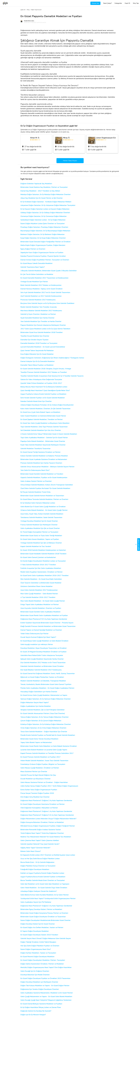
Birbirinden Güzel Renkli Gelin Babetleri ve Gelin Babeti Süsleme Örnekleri (48, 746)
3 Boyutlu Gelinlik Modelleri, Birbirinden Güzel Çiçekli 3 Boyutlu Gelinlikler (48, 271)
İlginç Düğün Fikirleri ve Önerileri (32, 249)
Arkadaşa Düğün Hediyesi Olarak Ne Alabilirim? (38, 891)
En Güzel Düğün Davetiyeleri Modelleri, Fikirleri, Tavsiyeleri (42, 960)
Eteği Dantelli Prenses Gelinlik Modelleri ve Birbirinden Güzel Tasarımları (48, 626)
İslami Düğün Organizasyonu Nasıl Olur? (35, 949)
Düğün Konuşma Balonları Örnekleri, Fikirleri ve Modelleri (42, 822)
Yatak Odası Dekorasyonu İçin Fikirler (34, 634)
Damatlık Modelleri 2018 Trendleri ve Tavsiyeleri (38, 343)
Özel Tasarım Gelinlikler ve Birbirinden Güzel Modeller (40, 583)
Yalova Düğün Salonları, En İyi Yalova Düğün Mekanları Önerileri (44, 717)
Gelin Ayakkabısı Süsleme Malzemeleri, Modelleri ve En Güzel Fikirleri (46, 993)
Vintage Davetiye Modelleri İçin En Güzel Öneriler (39, 521)
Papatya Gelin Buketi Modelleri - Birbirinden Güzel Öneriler (42, 441)
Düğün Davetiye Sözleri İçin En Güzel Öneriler (37, 924)
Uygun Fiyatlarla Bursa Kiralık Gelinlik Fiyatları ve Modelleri (42, 877)
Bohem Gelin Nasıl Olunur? (30, 851)
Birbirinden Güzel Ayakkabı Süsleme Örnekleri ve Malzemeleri (43, 459)
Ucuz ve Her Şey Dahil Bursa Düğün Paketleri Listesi (40, 859)
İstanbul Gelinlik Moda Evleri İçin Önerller (36, 401)
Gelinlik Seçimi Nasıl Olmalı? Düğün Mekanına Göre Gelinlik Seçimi (45, 938)
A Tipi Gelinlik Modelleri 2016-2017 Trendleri (37, 597)
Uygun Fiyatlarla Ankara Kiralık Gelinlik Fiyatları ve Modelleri (43, 394)
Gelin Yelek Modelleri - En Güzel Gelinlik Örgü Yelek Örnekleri (43, 888)
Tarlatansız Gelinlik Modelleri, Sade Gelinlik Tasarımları (41, 517)
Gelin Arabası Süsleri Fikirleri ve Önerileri (36, 481)
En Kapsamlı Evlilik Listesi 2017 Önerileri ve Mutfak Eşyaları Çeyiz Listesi (47, 855)
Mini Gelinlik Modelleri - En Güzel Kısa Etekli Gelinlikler (41, 579)
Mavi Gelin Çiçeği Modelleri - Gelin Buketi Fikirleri (39, 594)
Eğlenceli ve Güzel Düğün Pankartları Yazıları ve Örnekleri (42, 677)
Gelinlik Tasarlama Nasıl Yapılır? (32, 267)
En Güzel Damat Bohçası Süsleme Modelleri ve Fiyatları (41, 1004)
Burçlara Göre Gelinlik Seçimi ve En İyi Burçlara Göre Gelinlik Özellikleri (47, 303)
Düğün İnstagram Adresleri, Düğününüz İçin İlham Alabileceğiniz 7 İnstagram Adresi (52, 358)
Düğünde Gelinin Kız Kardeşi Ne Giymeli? (35, 1011)
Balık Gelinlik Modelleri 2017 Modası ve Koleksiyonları (40, 285)
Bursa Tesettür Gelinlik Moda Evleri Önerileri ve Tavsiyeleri (42, 880)
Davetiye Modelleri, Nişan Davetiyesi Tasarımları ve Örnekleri (43, 648)
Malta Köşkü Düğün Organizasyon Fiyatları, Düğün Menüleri (42, 245)
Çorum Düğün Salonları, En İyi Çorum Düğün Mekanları (40, 721)
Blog (28, 9)
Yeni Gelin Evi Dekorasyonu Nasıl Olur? (35, 470)
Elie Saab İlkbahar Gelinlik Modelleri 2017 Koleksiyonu (41, 670)
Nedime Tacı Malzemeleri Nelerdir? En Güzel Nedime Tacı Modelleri (45, 837)
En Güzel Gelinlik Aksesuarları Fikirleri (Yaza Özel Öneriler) (42, 713)
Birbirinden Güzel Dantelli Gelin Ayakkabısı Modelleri (40, 612)
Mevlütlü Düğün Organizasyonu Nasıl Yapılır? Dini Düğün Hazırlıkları (46, 967)
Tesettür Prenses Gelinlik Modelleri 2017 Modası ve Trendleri (43, 372)
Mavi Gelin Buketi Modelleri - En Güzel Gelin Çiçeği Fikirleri (42, 601)
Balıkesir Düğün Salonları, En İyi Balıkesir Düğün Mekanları (42, 234)
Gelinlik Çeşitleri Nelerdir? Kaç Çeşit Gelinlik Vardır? (39, 844)
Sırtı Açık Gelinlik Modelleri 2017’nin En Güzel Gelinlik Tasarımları (45, 292)
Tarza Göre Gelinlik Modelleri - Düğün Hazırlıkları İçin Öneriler (43, 732)
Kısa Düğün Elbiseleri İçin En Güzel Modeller (37, 354)
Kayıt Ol (127, 3)
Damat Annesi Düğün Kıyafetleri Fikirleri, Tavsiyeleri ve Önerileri (44, 260)
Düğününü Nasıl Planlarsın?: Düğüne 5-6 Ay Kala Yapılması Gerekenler (47, 815)
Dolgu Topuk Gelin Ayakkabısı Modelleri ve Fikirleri (39, 604)
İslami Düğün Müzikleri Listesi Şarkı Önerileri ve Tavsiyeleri (42, 224)
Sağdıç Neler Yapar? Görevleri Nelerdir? (35, 848)
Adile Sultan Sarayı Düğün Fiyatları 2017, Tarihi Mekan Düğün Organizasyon (49, 786)
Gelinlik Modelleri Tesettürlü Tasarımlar (35, 449)
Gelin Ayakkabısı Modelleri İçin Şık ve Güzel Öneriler (40, 528)
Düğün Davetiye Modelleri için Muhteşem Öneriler (39, 982)
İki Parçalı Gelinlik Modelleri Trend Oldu (35, 492)
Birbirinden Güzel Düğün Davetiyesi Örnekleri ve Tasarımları (43, 917)
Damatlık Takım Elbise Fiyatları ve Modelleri (36, 365)
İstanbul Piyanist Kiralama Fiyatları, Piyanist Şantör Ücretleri (43, 256)
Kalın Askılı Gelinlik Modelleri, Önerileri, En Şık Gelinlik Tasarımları (45, 409)
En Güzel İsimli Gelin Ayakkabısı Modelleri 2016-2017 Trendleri (44, 576)
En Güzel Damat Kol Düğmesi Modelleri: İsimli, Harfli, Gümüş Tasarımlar (47, 674)
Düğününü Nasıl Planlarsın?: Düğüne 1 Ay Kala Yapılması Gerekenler (46, 811)
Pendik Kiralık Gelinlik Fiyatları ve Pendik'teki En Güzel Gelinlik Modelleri (47, 735)
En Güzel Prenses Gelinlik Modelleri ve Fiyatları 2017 (40, 757)
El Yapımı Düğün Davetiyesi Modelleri (34, 931)
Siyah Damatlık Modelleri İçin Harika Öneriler (37, 318)
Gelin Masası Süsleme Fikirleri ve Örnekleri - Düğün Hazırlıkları (44, 782)
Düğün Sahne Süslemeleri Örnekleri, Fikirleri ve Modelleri (42, 964)
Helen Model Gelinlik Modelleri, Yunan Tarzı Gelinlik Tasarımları (44, 761)
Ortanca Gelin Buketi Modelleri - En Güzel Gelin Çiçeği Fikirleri (44, 510)
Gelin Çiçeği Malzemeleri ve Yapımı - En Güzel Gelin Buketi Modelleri (46, 997)
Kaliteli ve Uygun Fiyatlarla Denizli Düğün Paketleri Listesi (42, 873)
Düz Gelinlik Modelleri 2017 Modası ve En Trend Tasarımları (43, 663)
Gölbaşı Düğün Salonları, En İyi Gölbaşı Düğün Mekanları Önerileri (45, 213)
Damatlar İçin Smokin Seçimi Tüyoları (34, 340)
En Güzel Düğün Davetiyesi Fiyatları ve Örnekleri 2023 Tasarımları (45, 978)
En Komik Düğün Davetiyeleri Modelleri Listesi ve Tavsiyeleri (43, 561)
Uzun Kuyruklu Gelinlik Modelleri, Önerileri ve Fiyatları (40, 608)
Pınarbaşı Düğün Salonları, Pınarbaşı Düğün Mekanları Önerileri (44, 227)
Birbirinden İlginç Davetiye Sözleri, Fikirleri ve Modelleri (41, 909)
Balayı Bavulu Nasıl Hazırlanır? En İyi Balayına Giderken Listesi (43, 387)
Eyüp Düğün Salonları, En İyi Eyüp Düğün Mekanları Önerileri (43, 238)
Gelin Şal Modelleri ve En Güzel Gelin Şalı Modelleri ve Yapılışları (44, 884)
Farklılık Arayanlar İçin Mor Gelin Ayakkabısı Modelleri (40, 568)
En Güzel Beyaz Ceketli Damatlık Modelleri (36, 263)
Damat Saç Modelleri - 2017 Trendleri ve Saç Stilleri (40, 191)
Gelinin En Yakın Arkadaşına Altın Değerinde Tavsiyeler (41, 379)
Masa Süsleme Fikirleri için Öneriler (33, 772)
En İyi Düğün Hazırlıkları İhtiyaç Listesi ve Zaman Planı (40, 1007)
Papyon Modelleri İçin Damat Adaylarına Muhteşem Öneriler (43, 325)
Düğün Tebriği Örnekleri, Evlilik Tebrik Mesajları (38, 942)
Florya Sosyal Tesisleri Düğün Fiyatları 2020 (37, 793)
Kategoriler (118, 3)
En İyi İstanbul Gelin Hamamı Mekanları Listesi (37, 503)
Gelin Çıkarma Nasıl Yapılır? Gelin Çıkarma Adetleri (39, 840)
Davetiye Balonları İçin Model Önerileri (35, 975)
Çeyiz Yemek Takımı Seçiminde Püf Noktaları (37, 351)
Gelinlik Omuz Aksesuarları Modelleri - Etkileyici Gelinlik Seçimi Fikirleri (47, 467)
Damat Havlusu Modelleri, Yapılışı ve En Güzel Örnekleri (41, 289)
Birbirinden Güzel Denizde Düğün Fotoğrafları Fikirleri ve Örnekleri (45, 242)
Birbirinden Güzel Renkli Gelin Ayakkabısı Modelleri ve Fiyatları (44, 615)
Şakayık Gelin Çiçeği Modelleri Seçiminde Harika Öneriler (42, 659)
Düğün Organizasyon (36, 9)
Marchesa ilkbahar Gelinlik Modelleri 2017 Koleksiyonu (41, 311)
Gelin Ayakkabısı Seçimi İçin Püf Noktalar (35, 902)
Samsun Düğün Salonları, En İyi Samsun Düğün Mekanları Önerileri (45, 699)
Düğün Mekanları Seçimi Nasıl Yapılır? (34, 702)
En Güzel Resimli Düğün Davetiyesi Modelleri (37, 957)
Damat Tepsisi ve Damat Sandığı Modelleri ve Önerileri (41, 630)
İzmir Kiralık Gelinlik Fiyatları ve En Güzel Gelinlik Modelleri (42, 398)
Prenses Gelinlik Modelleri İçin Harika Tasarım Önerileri (41, 463)
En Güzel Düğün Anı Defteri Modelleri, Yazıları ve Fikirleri (41, 927)
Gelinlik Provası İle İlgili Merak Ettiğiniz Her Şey (38, 775)
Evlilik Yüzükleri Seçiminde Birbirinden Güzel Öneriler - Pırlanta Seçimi (46, 623)
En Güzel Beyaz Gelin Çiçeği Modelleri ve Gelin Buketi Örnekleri (44, 641)
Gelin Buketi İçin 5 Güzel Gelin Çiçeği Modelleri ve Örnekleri (43, 507)
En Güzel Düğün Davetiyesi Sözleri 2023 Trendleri (39, 935)
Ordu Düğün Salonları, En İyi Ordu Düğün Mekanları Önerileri (43, 728)
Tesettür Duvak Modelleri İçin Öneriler (34, 336)
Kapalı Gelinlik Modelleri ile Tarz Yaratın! (35, 546)
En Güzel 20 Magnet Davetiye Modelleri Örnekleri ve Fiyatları (43, 652)
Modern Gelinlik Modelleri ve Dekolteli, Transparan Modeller (43, 681)
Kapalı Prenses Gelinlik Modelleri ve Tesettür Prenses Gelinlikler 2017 (46, 753)
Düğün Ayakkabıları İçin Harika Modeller (35, 706)
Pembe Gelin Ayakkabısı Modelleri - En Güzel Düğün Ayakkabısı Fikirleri (47, 688)
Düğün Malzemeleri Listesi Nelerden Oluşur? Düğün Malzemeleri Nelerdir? (48, 819)
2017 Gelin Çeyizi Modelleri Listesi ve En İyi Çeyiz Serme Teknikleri (45, 329)
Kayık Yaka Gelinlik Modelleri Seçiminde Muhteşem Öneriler (42, 445)
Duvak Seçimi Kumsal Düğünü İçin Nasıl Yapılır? (38, 637)
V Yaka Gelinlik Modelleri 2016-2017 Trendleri (38, 565)
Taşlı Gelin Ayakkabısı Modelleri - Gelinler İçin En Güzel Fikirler (44, 438)
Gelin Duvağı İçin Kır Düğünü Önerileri (34, 971)
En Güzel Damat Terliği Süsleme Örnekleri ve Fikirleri (40, 452)
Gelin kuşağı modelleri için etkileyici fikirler (36, 644)
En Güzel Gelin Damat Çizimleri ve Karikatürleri (38, 557)
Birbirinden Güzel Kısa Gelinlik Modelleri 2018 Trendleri (41, 332)
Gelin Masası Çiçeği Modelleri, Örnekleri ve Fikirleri (39, 768)
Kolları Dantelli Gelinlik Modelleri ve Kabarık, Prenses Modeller (44, 456)
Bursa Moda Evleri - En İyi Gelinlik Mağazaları (37, 862)
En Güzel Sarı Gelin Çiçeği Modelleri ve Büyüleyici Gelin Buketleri (44, 423)
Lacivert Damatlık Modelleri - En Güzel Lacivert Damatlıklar (42, 347)
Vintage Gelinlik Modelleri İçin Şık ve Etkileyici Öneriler (41, 543)
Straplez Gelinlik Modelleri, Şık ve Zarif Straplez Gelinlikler (42, 710)
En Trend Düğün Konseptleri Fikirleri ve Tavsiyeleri (39, 532)
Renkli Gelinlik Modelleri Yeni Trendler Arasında (38, 307)
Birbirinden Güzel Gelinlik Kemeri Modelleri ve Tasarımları (42, 496)
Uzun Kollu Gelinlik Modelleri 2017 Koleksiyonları (39, 590)
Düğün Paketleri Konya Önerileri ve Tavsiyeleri (37, 866)
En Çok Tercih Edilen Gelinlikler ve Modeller (36, 274)
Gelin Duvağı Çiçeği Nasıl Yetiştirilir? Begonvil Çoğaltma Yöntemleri (45, 1000)
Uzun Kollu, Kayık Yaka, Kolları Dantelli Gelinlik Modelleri (41, 514)
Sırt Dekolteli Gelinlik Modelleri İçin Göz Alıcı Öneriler (40, 430)
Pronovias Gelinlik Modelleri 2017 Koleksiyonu (38, 300)
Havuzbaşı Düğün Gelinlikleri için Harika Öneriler (38, 692)
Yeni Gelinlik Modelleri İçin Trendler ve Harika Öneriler (40, 321)
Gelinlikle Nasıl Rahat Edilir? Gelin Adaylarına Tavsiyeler (41, 655)
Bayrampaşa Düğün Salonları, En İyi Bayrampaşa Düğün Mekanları (45, 231)
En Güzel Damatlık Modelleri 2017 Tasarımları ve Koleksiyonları (44, 278)
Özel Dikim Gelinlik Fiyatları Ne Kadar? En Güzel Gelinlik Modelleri (45, 488)
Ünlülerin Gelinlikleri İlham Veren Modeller (36, 586)
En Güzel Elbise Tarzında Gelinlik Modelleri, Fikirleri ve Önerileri (44, 499)
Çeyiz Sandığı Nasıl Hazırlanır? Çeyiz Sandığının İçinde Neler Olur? (45, 390)
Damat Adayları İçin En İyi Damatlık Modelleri (37, 361)
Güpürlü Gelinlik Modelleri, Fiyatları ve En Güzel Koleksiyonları (43, 478)
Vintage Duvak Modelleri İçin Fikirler (34, 282)
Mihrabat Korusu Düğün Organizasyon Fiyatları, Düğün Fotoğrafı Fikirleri (47, 826)
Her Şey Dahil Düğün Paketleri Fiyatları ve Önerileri (39, 946)
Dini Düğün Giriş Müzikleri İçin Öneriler (35, 797)
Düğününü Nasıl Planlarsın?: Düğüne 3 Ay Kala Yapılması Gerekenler (46, 906)
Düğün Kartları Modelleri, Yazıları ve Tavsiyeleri (38, 953)
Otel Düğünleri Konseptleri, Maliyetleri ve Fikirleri (39, 808)
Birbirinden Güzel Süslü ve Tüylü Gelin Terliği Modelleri (41, 536)
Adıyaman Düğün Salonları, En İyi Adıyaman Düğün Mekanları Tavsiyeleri (47, 205)
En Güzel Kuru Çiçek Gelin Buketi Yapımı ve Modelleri (40, 412)
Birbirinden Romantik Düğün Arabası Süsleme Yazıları (40, 830)
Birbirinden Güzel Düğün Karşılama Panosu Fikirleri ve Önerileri (44, 913)
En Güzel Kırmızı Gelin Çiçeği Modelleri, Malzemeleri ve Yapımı (43, 695)
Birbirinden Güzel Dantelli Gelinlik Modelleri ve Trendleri (41, 474)
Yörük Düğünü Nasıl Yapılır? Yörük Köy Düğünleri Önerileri (42, 833)
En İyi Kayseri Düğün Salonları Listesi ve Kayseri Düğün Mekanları (44, 209)
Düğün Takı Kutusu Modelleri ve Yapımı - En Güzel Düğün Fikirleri (44, 986)
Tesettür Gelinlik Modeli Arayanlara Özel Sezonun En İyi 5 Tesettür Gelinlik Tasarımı (52, 376)
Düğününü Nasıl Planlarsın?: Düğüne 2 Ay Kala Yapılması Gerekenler (46, 800)
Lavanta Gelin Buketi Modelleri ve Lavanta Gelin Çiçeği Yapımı (43, 750)
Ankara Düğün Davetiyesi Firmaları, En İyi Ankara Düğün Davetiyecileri (47, 405)
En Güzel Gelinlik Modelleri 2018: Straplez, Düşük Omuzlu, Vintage (45, 369)
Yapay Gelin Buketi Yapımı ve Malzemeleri (36, 742)
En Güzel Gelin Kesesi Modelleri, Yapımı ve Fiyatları (39, 539)
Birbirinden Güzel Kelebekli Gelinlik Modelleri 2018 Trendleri (43, 554)
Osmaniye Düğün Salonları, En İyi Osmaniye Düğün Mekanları (43, 216)
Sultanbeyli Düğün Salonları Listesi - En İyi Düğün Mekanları (42, 220)
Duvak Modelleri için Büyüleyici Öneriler (35, 779)
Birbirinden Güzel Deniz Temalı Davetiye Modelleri (39, 739)
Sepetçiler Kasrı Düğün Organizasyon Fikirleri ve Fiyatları (41, 253)
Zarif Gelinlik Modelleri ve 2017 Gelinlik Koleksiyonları (41, 296)
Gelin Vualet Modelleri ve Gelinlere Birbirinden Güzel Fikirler (43, 416)
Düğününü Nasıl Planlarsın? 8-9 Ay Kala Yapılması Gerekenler (43, 619)
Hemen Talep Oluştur (70, 161)
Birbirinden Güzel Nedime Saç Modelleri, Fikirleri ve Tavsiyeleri (44, 187)
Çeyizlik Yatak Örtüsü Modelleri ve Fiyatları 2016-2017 (41, 383)
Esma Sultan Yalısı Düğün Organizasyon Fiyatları (38, 790)
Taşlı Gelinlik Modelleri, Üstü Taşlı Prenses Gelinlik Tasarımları (44, 427)
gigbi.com (22, 9)
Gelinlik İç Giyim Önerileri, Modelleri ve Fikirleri (38, 314)
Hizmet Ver (95, 3)
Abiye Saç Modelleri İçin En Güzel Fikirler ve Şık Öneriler (41, 198)
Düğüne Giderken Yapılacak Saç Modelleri (36, 184)
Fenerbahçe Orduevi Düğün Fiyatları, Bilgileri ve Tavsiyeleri (42, 764)
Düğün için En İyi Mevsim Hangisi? (33, 1015)
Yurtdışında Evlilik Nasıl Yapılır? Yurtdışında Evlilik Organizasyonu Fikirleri (48, 898)
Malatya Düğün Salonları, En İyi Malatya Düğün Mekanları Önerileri (45, 194)
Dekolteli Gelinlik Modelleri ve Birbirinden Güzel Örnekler (42, 666)
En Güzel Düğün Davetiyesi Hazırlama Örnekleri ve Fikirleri (42, 804)
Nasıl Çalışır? (107, 3)
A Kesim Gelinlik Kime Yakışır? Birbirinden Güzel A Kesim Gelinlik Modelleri (48, 434)
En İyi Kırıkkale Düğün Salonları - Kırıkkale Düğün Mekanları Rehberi (45, 202)
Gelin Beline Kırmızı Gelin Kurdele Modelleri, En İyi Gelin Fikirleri (44, 895)
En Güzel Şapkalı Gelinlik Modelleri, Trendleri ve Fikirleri (41, 419)
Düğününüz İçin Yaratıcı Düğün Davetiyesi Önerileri (39, 989)
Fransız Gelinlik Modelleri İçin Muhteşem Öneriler (38, 525)
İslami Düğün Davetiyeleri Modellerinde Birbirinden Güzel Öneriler (45, 920)
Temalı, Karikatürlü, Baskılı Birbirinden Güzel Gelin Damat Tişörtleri (45, 684)
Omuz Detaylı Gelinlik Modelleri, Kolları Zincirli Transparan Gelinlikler (46, 485)
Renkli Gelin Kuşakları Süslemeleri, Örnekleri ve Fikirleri (41, 572)
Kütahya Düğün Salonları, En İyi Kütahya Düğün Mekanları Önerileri (45, 724)
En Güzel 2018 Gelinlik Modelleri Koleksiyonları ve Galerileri (43, 550)
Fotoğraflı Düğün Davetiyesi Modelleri (34, 869)
